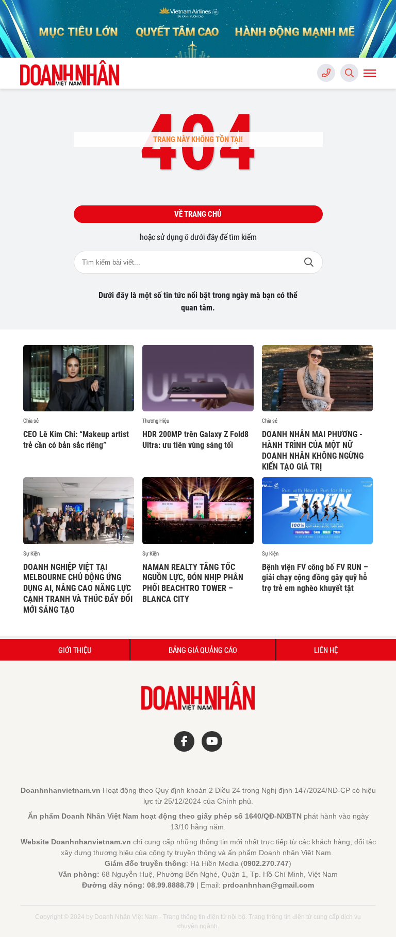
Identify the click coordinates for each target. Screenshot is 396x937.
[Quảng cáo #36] (198, 29)
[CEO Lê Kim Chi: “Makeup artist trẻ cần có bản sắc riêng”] (78, 378)
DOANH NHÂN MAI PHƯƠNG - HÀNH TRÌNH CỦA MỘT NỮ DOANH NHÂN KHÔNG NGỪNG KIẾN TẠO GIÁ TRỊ (313, 450)
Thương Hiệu (155, 420)
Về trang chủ (198, 214)
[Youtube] (212, 741)
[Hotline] (326, 72)
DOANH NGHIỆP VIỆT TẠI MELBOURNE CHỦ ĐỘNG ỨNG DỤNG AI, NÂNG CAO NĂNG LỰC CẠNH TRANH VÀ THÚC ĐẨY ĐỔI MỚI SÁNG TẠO (78, 588)
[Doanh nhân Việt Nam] (71, 73)
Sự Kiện (31, 553)
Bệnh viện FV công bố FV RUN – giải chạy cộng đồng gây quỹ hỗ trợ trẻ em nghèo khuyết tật (315, 578)
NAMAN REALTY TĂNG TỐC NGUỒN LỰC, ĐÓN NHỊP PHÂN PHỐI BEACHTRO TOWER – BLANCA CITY (192, 583)
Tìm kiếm (309, 262)
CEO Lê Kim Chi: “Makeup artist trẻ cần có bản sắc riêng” (76, 439)
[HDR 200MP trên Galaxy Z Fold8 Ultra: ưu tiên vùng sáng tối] (197, 378)
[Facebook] (184, 741)
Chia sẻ (31, 420)
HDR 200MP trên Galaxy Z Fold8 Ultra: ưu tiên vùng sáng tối (195, 439)
